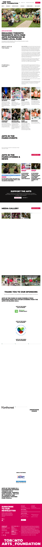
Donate (37, 2)
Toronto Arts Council (30, 2)
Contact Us (23, 2)
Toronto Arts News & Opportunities (25, 515)
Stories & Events (14, 530)
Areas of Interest (24, 513)
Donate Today (17, 197)
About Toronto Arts (14, 526)
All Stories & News (35, 154)
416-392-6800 (7, 532)
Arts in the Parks (35, 516)
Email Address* (23, 509)
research (37, 72)
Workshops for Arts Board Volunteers (35, 515)
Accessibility (13, 534)
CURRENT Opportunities (13, 531)
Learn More (25, 197)
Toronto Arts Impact (25, 516)
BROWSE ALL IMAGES (35, 208)
